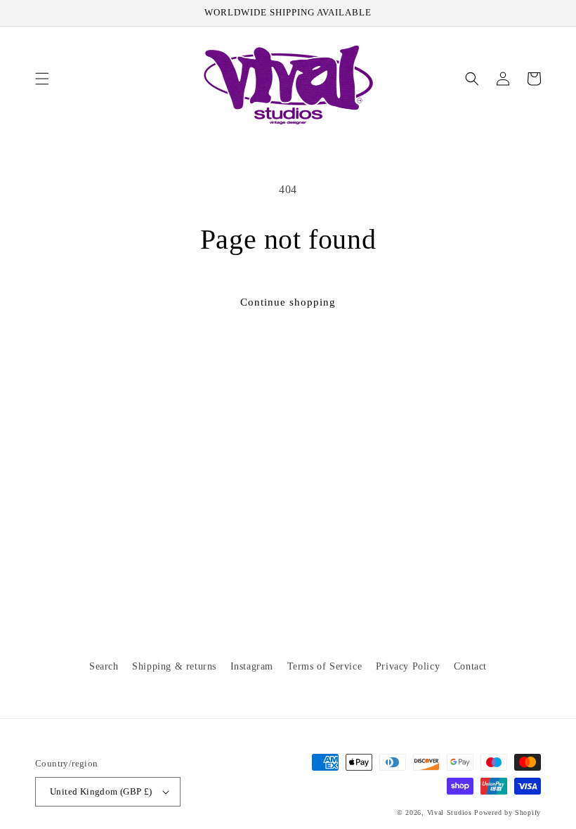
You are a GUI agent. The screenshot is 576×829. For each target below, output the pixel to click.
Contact (470, 666)
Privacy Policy (408, 666)
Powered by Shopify (507, 812)
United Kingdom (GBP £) (101, 791)
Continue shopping (288, 302)
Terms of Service (324, 666)
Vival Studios (449, 812)
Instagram (251, 666)
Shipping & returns (174, 666)
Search (104, 666)
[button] (42, 78)
